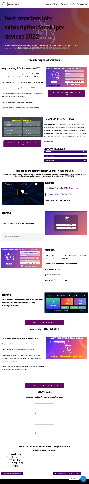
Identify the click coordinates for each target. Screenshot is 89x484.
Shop (55, 4)
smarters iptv (23, 48)
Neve (3, 481)
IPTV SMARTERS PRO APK (54, 45)
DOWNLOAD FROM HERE (59, 194)
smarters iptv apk (33, 48)
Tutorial (64, 4)
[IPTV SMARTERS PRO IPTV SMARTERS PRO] (10, 4)
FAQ (72, 4)
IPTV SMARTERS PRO (41, 45)
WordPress (19, 481)
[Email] (83, 479)
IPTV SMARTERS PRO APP (69, 45)
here (34, 344)
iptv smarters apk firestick (12, 45)
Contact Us (82, 4)
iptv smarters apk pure (27, 45)
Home (48, 4)
